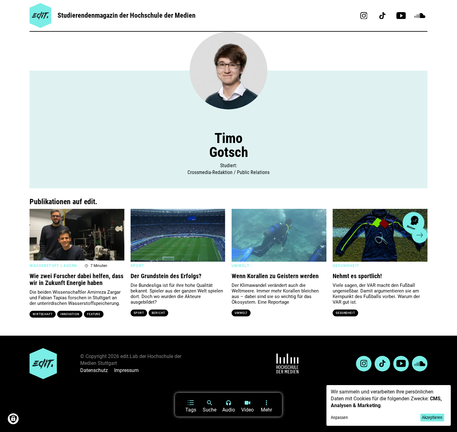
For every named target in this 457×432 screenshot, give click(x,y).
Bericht (158, 313)
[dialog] (388, 405)
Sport (139, 313)
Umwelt (241, 313)
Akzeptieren (432, 417)
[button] (37, 235)
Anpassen (339, 417)
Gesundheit (345, 313)
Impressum (126, 370)
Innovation (69, 314)
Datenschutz (94, 370)
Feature (93, 314)
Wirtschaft (43, 314)
